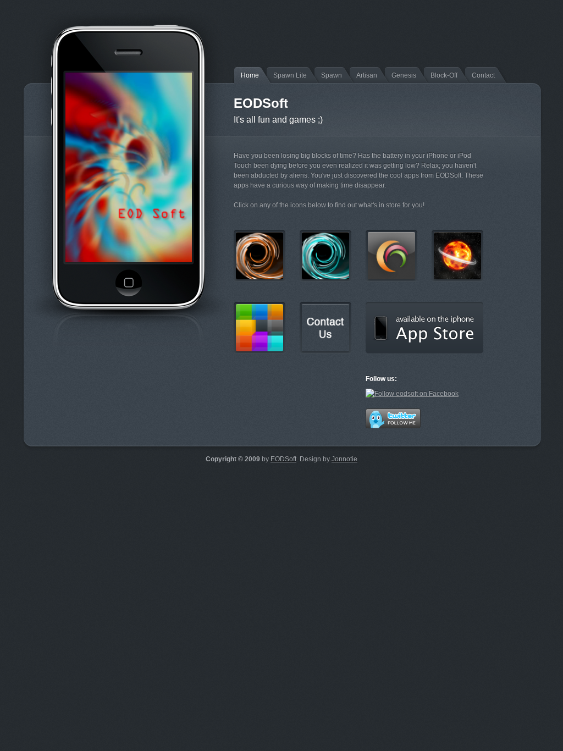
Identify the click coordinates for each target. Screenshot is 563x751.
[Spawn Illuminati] (325, 256)
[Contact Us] (325, 328)
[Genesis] (457, 256)
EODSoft (283, 459)
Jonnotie (344, 459)
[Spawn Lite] (259, 256)
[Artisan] (391, 256)
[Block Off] (259, 328)
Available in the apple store (424, 328)
